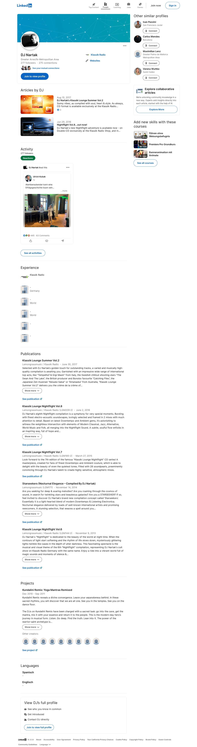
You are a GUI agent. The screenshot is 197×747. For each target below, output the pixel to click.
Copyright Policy (136, 739)
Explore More (156, 109)
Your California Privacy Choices (100, 739)
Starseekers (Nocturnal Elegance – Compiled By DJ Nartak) (59, 483)
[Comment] (47, 241)
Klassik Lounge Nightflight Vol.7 (42, 452)
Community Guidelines (27, 744)
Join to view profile (34, 76)
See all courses (145, 162)
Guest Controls (164, 739)
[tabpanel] (74, 203)
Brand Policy (151, 739)
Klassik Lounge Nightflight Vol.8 (42, 406)
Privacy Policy (79, 739)
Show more (30, 390)
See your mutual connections (45, 68)
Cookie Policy (121, 739)
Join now (156, 5)
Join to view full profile (39, 727)
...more (64, 190)
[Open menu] (125, 46)
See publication (30, 398)
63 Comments (42, 235)
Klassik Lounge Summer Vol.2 (40, 360)
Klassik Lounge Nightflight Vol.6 (42, 529)
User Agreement (64, 739)
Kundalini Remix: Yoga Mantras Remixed (47, 589)
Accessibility (49, 739)
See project (28, 650)
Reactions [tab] (28, 158)
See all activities (33, 253)
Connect (153, 31)
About (38, 739)
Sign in (172, 5)
